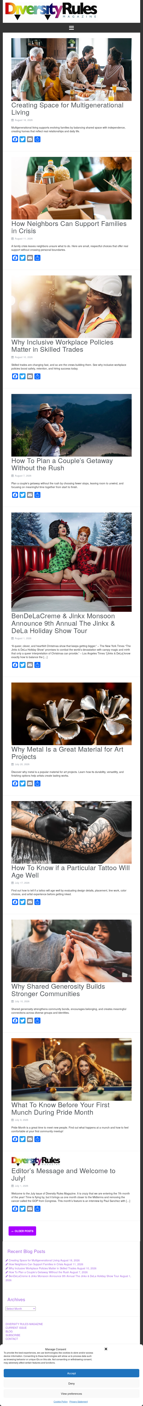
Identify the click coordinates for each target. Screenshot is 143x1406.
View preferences (71, 1393)
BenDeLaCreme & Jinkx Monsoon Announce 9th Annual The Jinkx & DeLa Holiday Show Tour (63, 623)
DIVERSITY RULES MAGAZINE (24, 1324)
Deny (71, 1383)
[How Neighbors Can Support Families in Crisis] (71, 187)
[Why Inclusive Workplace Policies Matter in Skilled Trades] (71, 306)
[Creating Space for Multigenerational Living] (71, 69)
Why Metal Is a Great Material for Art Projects (67, 752)
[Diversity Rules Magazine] (51, 11)
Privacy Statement (78, 1401)
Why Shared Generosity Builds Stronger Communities (58, 989)
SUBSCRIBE (13, 1335)
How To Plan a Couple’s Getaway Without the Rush (62, 463)
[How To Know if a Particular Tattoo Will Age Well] (71, 832)
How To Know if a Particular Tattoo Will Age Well (70, 871)
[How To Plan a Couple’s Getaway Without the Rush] (71, 425)
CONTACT (12, 1339)
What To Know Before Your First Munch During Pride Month (60, 1108)
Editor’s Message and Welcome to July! (63, 1174)
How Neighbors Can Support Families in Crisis (69, 226)
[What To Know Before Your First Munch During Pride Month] (71, 1069)
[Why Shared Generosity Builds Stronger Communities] (71, 950)
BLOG (9, 1331)
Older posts (22, 1231)
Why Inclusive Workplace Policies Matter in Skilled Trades (62, 345)
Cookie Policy (61, 1401)
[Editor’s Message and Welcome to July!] (36, 1161)
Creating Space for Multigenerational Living (67, 108)
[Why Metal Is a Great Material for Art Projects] (71, 713)
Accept (71, 1373)
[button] (106, 1349)
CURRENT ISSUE (16, 1328)
